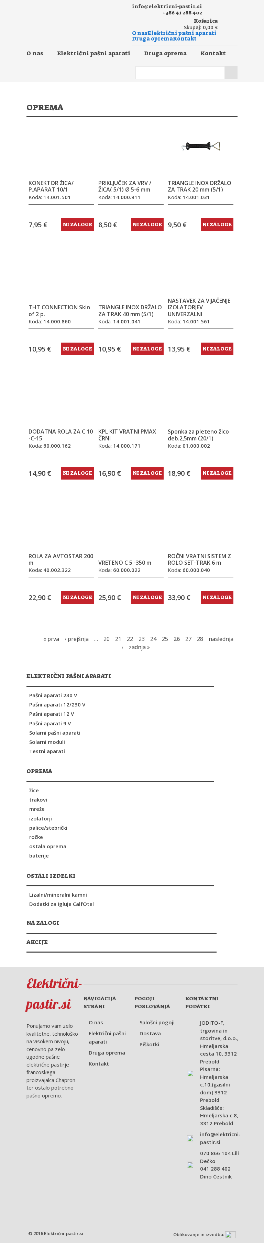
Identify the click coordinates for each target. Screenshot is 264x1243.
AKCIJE (37, 942)
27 (188, 639)
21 (118, 639)
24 (153, 639)
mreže (37, 808)
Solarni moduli (47, 741)
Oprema (39, 771)
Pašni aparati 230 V (53, 695)
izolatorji (40, 818)
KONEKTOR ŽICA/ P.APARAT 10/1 (51, 186)
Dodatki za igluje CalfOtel (61, 903)
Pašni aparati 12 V (51, 713)
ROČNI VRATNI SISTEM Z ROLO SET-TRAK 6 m (199, 559)
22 (130, 639)
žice (34, 790)
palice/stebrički (48, 827)
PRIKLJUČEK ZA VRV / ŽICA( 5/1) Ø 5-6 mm (124, 186)
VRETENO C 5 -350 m (124, 563)
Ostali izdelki (51, 875)
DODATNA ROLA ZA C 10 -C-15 (61, 434)
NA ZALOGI (42, 923)
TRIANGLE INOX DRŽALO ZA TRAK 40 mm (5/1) (130, 310)
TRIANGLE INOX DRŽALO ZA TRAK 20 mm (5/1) (199, 186)
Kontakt (185, 39)
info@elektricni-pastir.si (167, 6)
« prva (51, 639)
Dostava (150, 1033)
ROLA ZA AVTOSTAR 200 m (61, 559)
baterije (39, 855)
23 (142, 639)
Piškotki (149, 1044)
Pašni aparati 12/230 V (57, 704)
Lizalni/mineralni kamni (58, 894)
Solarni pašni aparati (54, 732)
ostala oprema (47, 846)
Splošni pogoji (157, 1022)
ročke (36, 836)
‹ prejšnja (77, 639)
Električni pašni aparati (182, 33)
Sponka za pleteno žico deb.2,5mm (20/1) (198, 434)
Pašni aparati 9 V (50, 723)
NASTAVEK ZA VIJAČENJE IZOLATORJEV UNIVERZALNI (199, 308)
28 (200, 639)
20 (106, 639)
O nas (139, 33)
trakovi (38, 799)
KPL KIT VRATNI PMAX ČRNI (127, 434)
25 (165, 639)
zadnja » (139, 647)
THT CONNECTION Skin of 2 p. (59, 310)
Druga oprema (152, 39)
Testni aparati (47, 751)
